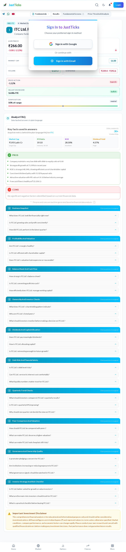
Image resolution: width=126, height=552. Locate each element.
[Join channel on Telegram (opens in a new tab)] (3, 14)
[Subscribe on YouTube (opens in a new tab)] (13, 14)
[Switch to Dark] (103, 4)
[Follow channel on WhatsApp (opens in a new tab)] (8, 14)
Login (118, 5)
